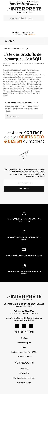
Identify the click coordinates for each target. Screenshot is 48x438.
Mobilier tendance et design (24, 378)
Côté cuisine (24, 373)
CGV (24, 347)
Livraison (24, 338)
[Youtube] (31, 326)
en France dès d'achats (24, 272)
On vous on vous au (24, 220)
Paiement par (24, 255)
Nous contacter (27, 32)
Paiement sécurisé (24, 357)
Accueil (7, 49)
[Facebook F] (17, 326)
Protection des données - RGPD (24, 352)
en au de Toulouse (24, 238)
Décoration (24, 369)
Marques (15, 49)
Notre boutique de (24, 34)
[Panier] (27, 26)
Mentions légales (24, 343)
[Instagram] (24, 326)
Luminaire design (24, 383)
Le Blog (15, 32)
